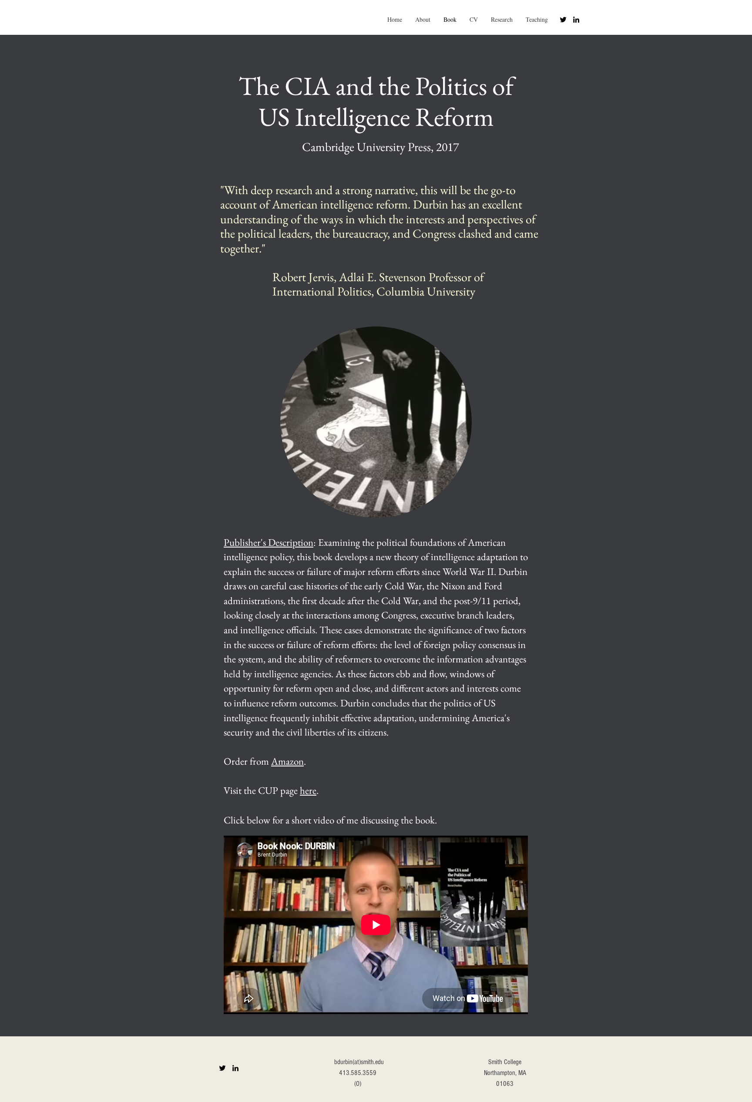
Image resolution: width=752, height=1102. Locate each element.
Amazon (287, 761)
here (308, 790)
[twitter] (563, 19)
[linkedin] (576, 19)
